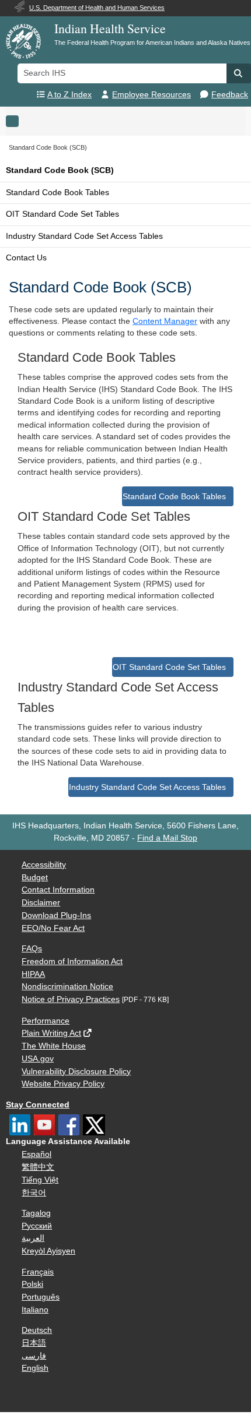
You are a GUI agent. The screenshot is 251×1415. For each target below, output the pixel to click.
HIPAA (33, 974)
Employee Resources (151, 94)
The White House (54, 1046)
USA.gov (38, 1058)
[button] (239, 73)
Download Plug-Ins (56, 915)
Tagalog (36, 1213)
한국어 (34, 1192)
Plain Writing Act (51, 1033)
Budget (35, 877)
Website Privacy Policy (63, 1083)
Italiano (35, 1309)
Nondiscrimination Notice (67, 986)
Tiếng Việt (40, 1180)
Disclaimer (41, 902)
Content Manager (165, 321)
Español (36, 1154)
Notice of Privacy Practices (71, 999)
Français (38, 1272)
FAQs (32, 948)
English (35, 1368)
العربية (33, 1238)
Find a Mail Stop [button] (167, 838)
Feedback (229, 94)
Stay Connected (37, 1104)
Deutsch (37, 1330)
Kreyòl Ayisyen (48, 1251)
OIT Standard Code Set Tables (62, 214)
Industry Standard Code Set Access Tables (84, 236)
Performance (45, 1021)
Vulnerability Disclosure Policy (76, 1071)
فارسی (34, 1356)
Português (41, 1297)
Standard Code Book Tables (57, 192)
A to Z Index (69, 94)
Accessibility (44, 864)
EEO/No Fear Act (53, 928)
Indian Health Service (110, 28)
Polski (32, 1284)
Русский (37, 1226)
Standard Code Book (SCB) (60, 170)
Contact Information (58, 889)
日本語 (34, 1343)
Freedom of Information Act (72, 961)
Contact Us (26, 257)
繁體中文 (38, 1167)
